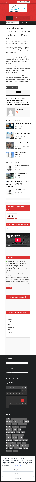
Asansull (25, 418)
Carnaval (26, 421)
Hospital (14, 434)
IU (18, 434)
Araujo (19, 418)
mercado (25, 440)
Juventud (8, 437)
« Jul (7, 408)
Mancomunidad (17, 440)
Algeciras (10, 324)
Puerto (15, 448)
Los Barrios (11, 327)
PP (7, 448)
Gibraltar (24, 41)
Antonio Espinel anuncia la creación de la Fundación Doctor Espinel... (17, 268)
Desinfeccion (15, 426)
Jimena (10, 332)
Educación (8, 429)
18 (10, 400)
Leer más (9, 288)
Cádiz (25, 424)
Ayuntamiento (9, 421)
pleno (23, 442)
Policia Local (16, 445)
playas (19, 442)
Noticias (11, 43)
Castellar (10, 335)
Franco (18, 432)
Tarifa (9, 329)
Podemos (8, 445)
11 (10, 397)
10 (7, 397)
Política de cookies (15, 465)
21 (19, 400)
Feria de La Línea (10, 432)
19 (13, 400)
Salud (20, 448)
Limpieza (20, 437)
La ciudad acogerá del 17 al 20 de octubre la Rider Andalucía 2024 (16, 99)
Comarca (8, 424)
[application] (18, 240)
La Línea (16, 87)
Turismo (15, 450)
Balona (16, 421)
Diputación (23, 426)
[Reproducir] (7, 245)
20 (16, 400)
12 (13, 397)
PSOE (11, 448)
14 (19, 397)
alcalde (8, 418)
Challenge (10, 87)
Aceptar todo (18, 470)
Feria (19, 429)
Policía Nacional (24, 445)
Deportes (8, 426)
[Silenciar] (27, 245)
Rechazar (18, 474)
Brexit (21, 421)
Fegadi (15, 429)
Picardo (14, 442)
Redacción (17, 41)
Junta (22, 434)
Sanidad (26, 448)
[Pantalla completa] (29, 245)
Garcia (23, 432)
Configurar (18, 478)
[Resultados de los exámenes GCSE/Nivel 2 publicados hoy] (10, 184)
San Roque (11, 322)
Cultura (20, 424)
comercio (14, 424)
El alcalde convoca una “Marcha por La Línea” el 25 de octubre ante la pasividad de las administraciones (17, 104)
